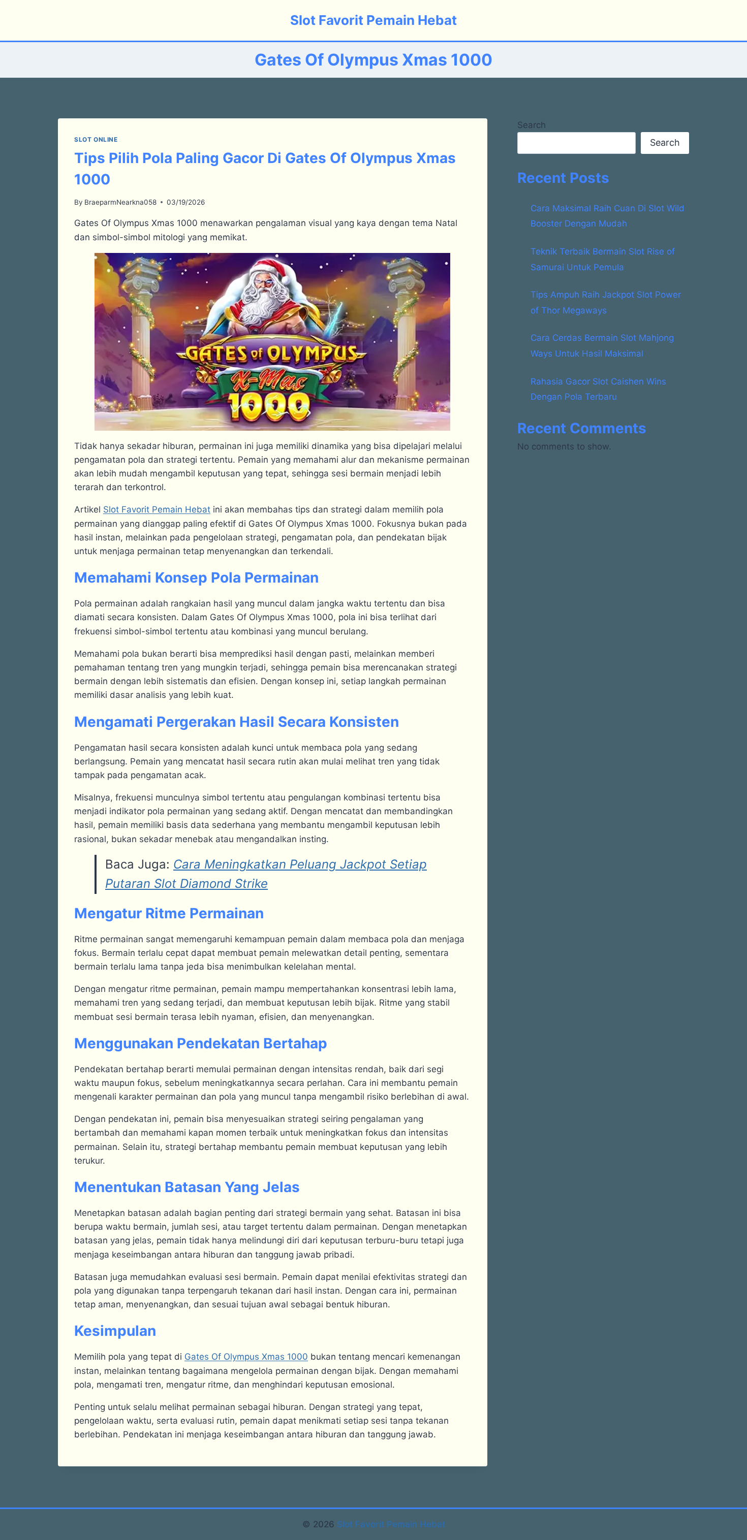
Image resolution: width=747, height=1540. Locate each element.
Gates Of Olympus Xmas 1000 (246, 1357)
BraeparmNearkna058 (120, 202)
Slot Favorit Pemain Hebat (391, 1524)
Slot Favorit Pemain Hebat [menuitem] (156, 509)
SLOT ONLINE (96, 139)
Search (531, 125)
